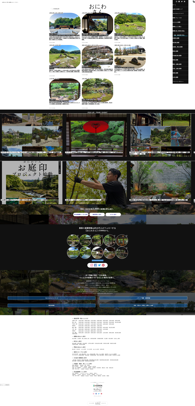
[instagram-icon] (176, 1)
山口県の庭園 (105, 329)
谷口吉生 (87, 375)
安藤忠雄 (82, 375)
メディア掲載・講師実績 (143, 298)
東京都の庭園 (111, 322)
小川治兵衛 (85, 367)
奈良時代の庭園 (82, 344)
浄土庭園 (106, 338)
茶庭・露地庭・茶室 (85, 338)
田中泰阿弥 (99, 367)
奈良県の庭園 (105, 327)
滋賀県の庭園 (81, 327)
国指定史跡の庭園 (80, 360)
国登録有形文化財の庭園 (89, 360)
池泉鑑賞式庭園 (100, 338)
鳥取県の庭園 (81, 329)
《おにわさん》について (51, 298)
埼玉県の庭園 (99, 322)
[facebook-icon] (179, 1)
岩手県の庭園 (93, 320)
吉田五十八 (84, 374)
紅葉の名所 (102, 349)
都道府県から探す (97, 214)
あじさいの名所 (96, 349)
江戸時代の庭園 (91, 343)
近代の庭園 (85, 343)
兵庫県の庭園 (99, 327)
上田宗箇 (89, 366)
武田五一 (95, 373)
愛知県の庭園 (93, 325)
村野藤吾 (93, 374)
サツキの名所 (89, 349)
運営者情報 (52, 305)
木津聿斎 (94, 367)
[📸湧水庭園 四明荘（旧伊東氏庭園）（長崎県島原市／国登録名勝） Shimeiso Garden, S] (122, 253)
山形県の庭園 (111, 320)
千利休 (81, 366)
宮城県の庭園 (99, 320)
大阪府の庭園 (93, 327)
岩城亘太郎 (111, 367)
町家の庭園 (111, 338)
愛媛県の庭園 (93, 330)
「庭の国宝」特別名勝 (76, 359)
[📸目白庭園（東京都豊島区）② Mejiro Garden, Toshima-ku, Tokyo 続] (73, 253)
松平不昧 (94, 366)
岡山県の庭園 (93, 329)
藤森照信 (99, 375)
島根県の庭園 (87, 329)
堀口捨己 (89, 374)
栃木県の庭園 (87, 322)
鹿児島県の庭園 (118, 332)
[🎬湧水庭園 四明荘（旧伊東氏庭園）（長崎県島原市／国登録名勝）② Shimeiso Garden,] (97, 253)
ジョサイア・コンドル (84, 373)
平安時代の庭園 (75, 344)
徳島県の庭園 (81, 330)
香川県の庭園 (87, 330)
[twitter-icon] (182, 1)
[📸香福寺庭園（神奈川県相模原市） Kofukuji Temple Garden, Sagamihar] (85, 240)
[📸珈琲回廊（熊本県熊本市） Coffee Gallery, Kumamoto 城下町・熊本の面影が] (122, 240)
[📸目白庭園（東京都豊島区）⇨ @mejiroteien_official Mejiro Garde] (85, 253)
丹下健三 (79, 374)
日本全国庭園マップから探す (81, 214)
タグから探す (113, 214)
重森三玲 (103, 367)
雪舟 (85, 365)
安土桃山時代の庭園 (98, 343)
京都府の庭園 (87, 327)
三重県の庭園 (99, 325)
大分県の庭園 (105, 332)
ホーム (1, 384)
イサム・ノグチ (99, 374)
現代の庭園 (74, 343)
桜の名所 (78, 349)
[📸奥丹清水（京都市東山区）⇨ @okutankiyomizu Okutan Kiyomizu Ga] (110, 240)
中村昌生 (91, 375)
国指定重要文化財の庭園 (94, 359)
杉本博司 (103, 375)
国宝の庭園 (74, 360)
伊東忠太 (91, 373)
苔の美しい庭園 (117, 338)
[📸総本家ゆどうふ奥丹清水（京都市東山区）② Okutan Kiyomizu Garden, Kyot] (97, 240)
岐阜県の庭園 (81, 325)
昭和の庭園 (79, 343)
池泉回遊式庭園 (93, 338)
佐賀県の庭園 (87, 332)
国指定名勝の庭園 (85, 359)
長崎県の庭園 (93, 332)
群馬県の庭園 (93, 322)
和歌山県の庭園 (112, 327)
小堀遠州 (85, 366)
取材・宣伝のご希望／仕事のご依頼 (143, 305)
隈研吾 (95, 375)
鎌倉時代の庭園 (113, 343)
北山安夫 (87, 368)
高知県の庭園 (99, 330)
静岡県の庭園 (87, 325)
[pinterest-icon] (184, 1)
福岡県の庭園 (81, 332)
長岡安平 (89, 367)
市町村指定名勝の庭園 (114, 359)
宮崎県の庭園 (111, 332)
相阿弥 (88, 365)
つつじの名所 (83, 349)
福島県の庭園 (117, 320)
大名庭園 (79, 338)
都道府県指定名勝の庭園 (104, 359)
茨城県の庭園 (81, 322)
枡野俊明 (91, 368)
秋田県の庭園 (105, 320)
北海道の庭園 (81, 320)
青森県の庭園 (87, 320)
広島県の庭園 (99, 329)
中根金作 (82, 368)
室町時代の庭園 (106, 343)
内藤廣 (108, 375)
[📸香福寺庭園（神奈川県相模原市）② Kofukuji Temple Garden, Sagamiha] (73, 240)
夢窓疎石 (82, 365)
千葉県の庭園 (105, 322)
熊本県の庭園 (99, 332)
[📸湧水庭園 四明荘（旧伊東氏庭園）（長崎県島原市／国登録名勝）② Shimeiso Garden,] (110, 253)
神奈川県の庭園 (118, 322)
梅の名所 (74, 349)
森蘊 (107, 367)
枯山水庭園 (74, 338)
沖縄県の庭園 (74, 333)
